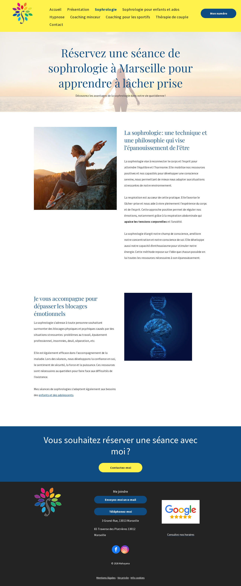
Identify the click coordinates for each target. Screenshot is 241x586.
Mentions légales (106, 577)
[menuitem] (55, 9)
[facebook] (116, 550)
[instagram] (125, 550)
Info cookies (138, 577)
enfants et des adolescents (56, 395)
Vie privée (123, 577)
